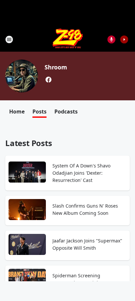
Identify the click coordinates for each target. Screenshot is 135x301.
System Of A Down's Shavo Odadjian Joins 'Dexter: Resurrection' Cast (81, 173)
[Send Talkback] (111, 39)
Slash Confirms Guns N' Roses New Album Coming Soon (85, 209)
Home (17, 111)
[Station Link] (67, 39)
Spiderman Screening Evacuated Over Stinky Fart (81, 279)
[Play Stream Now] (124, 39)
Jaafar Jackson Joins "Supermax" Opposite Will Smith (87, 244)
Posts (39, 111)
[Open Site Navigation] (9, 39)
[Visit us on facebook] (48, 80)
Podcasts (66, 111)
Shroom (56, 67)
